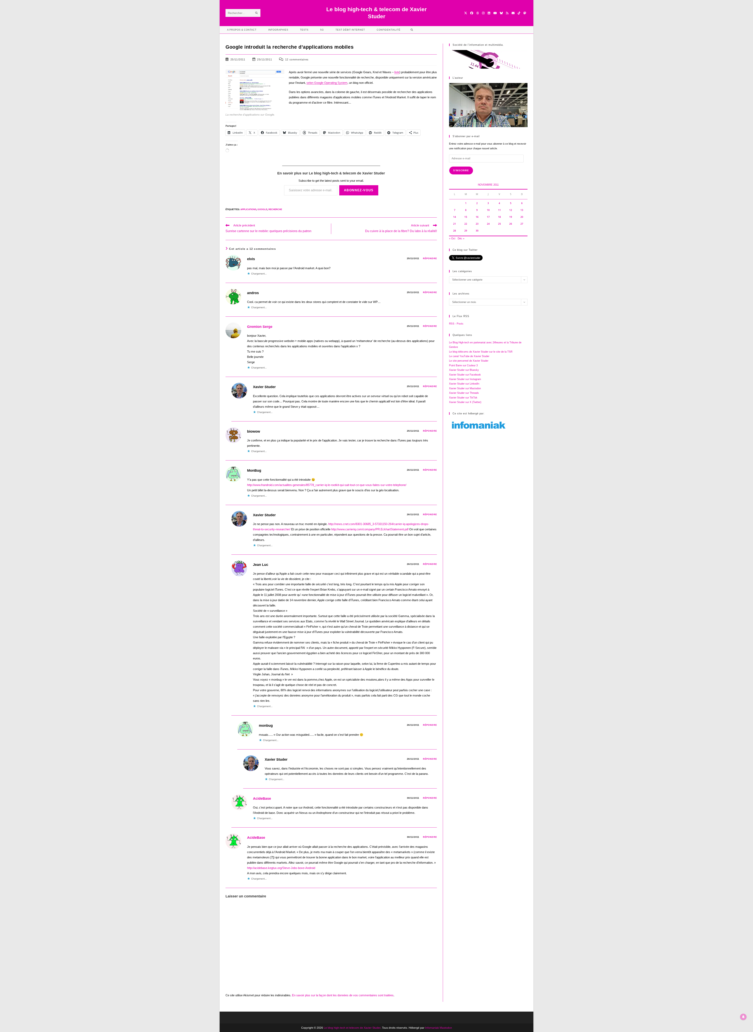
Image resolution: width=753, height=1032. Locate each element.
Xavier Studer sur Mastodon (465, 388)
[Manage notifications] (743, 1017)
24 (488, 223)
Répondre (430, 258)
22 (465, 223)
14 (454, 217)
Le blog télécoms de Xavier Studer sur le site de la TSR (480, 351)
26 (510, 223)
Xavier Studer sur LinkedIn (464, 383)
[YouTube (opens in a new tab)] (495, 13)
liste (396, 72)
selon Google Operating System (326, 82)
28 (454, 230)
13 (521, 210)
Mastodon (446, 1027)
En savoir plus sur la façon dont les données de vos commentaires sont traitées (343, 995)
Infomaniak (432, 1027)
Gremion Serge (259, 327)
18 (499, 217)
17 (488, 217)
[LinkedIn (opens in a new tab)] (489, 13)
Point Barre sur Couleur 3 (463, 365)
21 (454, 223)
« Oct (452, 238)
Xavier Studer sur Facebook (465, 374)
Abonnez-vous (359, 190)
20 (521, 217)
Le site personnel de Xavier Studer (468, 360)
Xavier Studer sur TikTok (463, 397)
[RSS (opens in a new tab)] (507, 13)
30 (477, 230)
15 (465, 217)
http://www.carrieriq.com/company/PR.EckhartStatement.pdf (369, 529)
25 (499, 223)
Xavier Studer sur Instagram (465, 379)
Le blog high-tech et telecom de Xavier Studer (352, 1027)
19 (510, 217)
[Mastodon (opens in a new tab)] (524, 13)
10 (488, 210)
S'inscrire (461, 170)
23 (477, 223)
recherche (275, 209)
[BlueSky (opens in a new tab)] (501, 13)
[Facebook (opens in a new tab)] (472, 13)
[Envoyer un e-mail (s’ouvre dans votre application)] (513, 13)
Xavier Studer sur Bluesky (464, 369)
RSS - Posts (456, 323)
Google (262, 209)
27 (521, 223)
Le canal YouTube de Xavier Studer (469, 356)
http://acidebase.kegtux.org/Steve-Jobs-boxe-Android (281, 868)
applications (248, 209)
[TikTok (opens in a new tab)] (519, 13)
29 (465, 230)
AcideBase (262, 798)
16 (477, 217)
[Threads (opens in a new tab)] (477, 13)
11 (499, 210)
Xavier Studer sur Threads (464, 392)
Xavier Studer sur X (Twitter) (465, 402)
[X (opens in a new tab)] (466, 13)
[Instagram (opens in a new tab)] (483, 13)
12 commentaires (296, 59)
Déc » (461, 238)
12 (510, 210)
